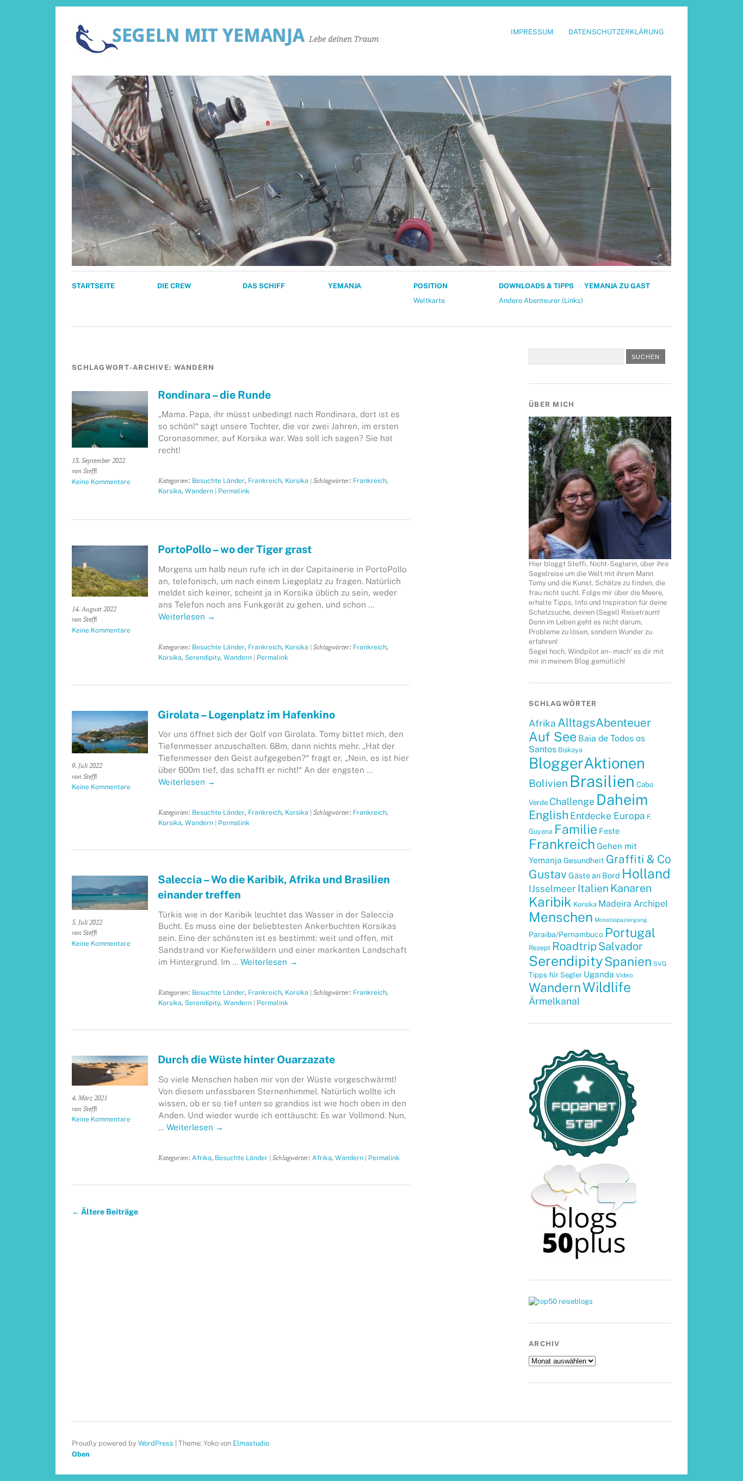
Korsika (296, 480)
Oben (81, 1454)
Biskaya (570, 750)
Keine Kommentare (101, 482)
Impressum (532, 32)
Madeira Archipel (633, 903)
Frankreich (265, 480)
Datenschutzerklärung (616, 32)
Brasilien (602, 781)
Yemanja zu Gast (617, 286)
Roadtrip (574, 946)
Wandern (199, 491)
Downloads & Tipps (536, 286)
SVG (659, 964)
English (548, 815)
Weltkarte (429, 300)
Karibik (550, 901)
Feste (609, 830)
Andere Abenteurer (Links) (541, 300)
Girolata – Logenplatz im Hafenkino (246, 714)
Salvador (620, 946)
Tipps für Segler (555, 974)
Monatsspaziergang (621, 919)
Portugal (630, 932)
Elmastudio (251, 1443)
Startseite (93, 286)
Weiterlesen (186, 616)
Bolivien (548, 783)
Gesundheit (584, 860)
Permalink (234, 491)
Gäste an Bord (594, 875)
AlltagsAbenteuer (604, 722)
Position (430, 286)
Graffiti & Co (638, 859)
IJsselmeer (552, 888)
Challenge (572, 801)
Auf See (553, 736)
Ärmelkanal (554, 1001)
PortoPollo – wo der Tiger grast (235, 549)
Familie (575, 829)
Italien (593, 888)
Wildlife (607, 987)
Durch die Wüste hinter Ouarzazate (246, 1059)
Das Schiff (264, 286)
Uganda (599, 974)
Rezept (539, 948)
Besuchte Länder (218, 480)
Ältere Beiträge (105, 1211)
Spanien (628, 961)
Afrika (202, 1158)
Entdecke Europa (607, 815)
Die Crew (174, 286)
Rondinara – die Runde (214, 394)
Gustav (548, 874)
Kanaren (631, 888)
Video (624, 975)
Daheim (622, 799)
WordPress (156, 1443)
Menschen (561, 917)
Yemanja (344, 286)
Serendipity (202, 657)
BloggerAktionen (587, 763)
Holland (646, 874)
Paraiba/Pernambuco (566, 934)
